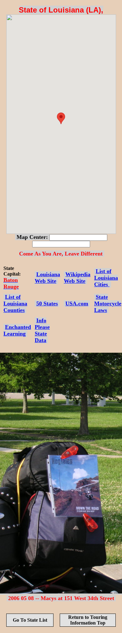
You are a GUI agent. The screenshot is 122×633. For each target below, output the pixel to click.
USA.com (76, 303)
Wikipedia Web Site (77, 277)
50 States (47, 303)
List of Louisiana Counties (15, 303)
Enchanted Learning (17, 330)
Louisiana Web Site (47, 277)
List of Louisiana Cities (106, 277)
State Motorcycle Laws (107, 303)
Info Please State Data (42, 330)
